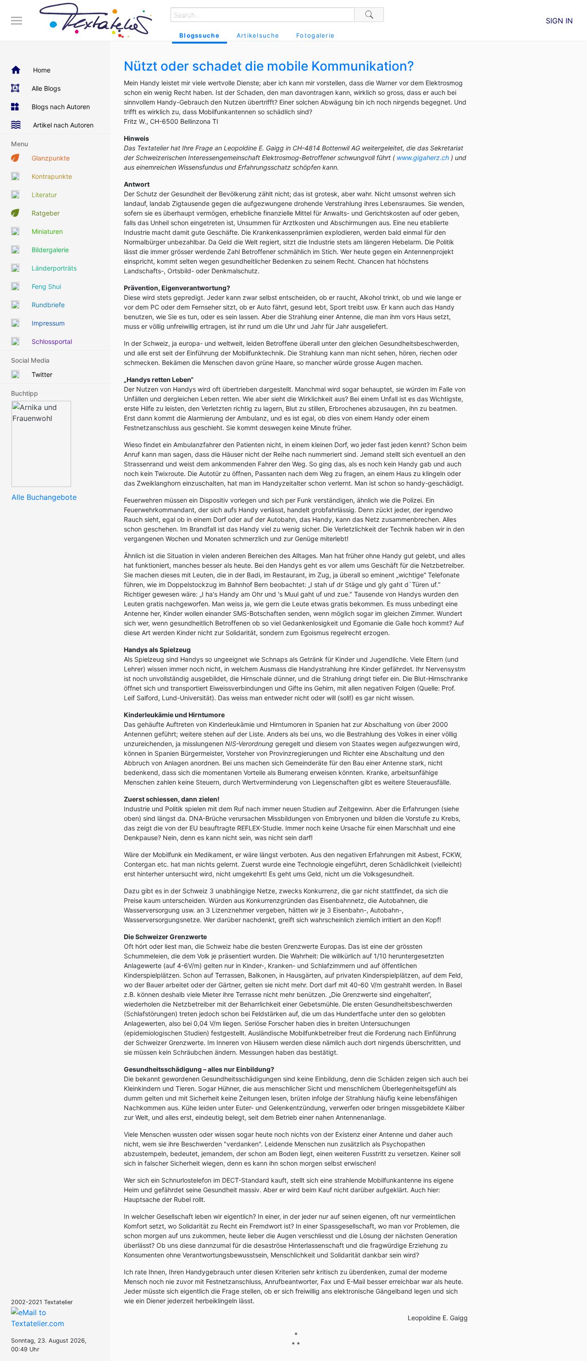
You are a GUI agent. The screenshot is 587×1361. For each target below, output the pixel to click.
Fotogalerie (315, 35)
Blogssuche (199, 35)
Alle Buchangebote (44, 497)
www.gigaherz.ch (424, 157)
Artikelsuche (258, 35)
